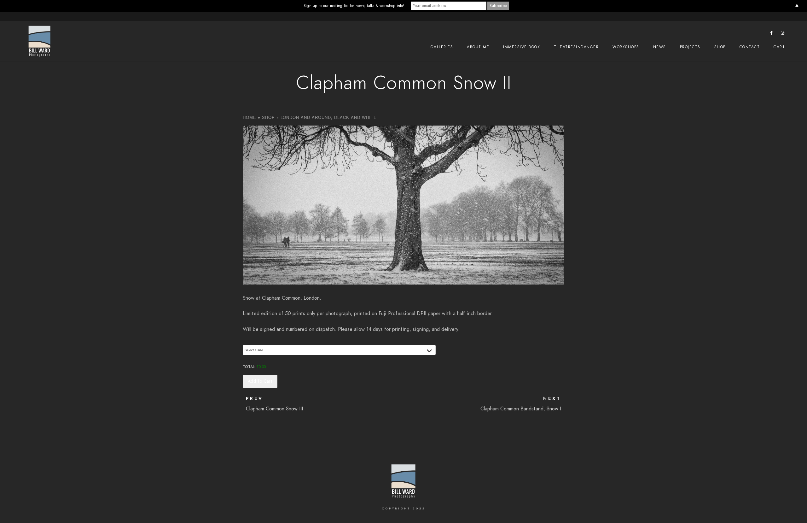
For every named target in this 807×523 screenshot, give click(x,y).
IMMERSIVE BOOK (521, 47)
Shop (720, 47)
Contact (750, 47)
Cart (779, 47)
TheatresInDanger (576, 47)
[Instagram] (783, 34)
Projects (690, 47)
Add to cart (260, 381)
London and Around (306, 117)
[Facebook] (772, 34)
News (659, 47)
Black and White (355, 117)
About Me (478, 47)
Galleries (442, 47)
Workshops (626, 47)
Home (249, 117)
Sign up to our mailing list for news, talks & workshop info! (354, 5)
